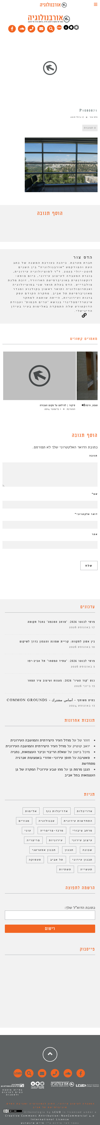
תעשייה (86, 869)
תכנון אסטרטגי (44, 850)
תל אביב (56, 860)
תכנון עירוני (82, 860)
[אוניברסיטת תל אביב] (71, 29)
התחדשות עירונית (78, 821)
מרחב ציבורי (82, 830)
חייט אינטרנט (32, 1123)
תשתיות (65, 869)
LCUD (56, 1112)
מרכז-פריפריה (52, 830)
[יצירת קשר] (31, 27)
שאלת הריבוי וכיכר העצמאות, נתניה (39, 752)
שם (95, 494)
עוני (28, 830)
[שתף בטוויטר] (46, 230)
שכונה (87, 850)
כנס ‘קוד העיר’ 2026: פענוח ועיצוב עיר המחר (61, 681)
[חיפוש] (51, 27)
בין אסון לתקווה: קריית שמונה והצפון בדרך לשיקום (57, 642)
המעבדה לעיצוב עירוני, (75, 1103)
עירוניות (56, 840)
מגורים (24, 821)
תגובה (93, 455)
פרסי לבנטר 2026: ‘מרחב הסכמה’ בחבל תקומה (61, 622)
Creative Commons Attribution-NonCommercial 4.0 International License (50, 1117)
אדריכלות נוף (57, 811)
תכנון (69, 850)
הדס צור (94, 117)
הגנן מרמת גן (79, 769)
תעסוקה (35, 860)
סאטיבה (84, 757)
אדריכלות (84, 811)
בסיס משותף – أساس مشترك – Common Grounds (51, 700)
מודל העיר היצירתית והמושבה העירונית (40, 740)
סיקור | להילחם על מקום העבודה (57, 405)
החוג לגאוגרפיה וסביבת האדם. (30, 1103)
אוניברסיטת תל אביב (50, 1107)
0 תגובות (90, 128)
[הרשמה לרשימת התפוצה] (41, 27)
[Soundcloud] (22, 27)
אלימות (31, 811)
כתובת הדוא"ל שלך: (80, 907)
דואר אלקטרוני (86, 514)
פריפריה (33, 840)
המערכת (71, 409)
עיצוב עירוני (82, 840)
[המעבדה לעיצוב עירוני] (59, 29)
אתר (95, 534)
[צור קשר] (54, 1076)
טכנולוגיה (47, 821)
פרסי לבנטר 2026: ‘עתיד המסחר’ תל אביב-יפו (61, 661)
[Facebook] (12, 27)
